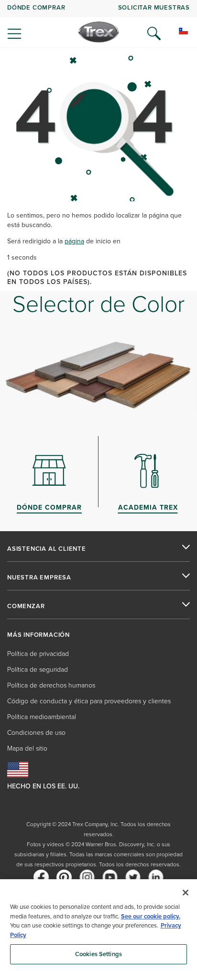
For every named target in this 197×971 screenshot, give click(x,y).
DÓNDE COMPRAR (36, 7)
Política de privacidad (38, 654)
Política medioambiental (41, 717)
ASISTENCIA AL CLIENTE (46, 549)
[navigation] (98, 24)
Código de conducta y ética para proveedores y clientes (89, 701)
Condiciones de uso (36, 733)
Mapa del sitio (27, 748)
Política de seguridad (37, 670)
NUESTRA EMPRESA (39, 577)
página (74, 241)
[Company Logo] (98, 32)
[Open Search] (154, 33)
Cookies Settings (98, 954)
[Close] (185, 892)
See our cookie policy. (150, 916)
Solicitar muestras (154, 7)
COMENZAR (25, 606)
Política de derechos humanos (51, 685)
